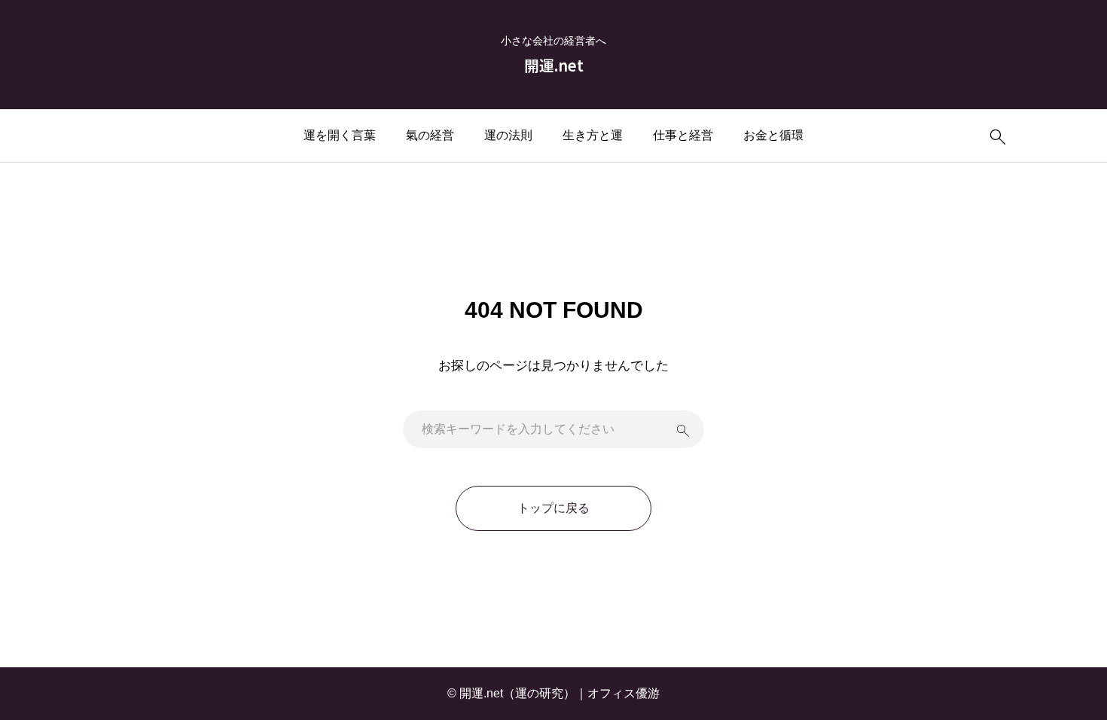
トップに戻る (553, 508)
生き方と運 (593, 135)
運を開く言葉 (339, 135)
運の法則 (508, 135)
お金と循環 (773, 135)
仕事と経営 (683, 135)
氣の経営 (430, 135)
